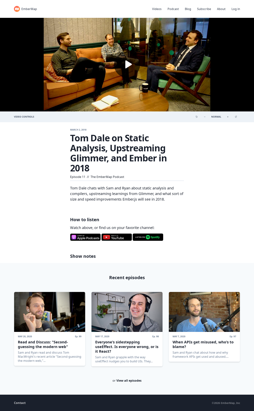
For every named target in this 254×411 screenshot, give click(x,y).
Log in (236, 9)
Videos (157, 9)
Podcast (173, 9)
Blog (188, 9)
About (221, 9)
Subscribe (204, 9)
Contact (20, 403)
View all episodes (129, 380)
